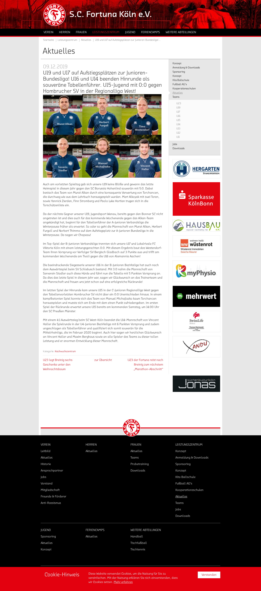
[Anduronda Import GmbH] (196, 346)
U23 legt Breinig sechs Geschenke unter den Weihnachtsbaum (57, 364)
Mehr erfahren (123, 582)
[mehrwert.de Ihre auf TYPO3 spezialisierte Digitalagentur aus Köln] (196, 296)
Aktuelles (86, 40)
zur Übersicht (103, 360)
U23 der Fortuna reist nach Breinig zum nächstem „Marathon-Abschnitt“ (145, 364)
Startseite (48, 40)
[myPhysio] (196, 271)
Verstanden (209, 574)
